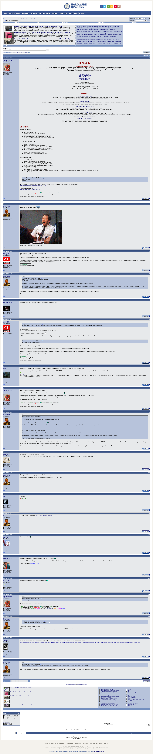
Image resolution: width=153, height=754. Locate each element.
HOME (5, 13)
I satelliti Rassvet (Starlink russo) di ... (109, 695)
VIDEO (100, 743)
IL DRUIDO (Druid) (85, 101)
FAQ (38, 22)
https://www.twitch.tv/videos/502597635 (46, 515)
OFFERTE (81, 13)
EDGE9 (48, 13)
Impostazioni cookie (99, 751)
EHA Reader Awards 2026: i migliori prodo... (110, 690)
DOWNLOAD (78, 743)
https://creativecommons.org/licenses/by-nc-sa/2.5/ (33, 185)
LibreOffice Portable (132, 692)
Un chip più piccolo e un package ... (108, 703)
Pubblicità (65, 751)
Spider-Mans (7, 60)
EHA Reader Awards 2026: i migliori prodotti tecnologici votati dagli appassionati (96, 28)
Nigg (4, 368)
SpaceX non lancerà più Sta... (107, 689)
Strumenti (146, 55)
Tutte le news (78, 45)
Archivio (137, 732)
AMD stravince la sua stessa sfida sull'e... (110, 696)
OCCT (129, 691)
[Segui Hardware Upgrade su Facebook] (101, 6)
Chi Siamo (51, 751)
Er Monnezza (7, 558)
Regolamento (65, 22)
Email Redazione (83, 751)
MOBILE (18, 13)
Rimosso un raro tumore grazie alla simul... (110, 692)
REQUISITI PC (85, 79)
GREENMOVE (55, 13)
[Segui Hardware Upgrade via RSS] (111, 6)
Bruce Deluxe (7, 581)
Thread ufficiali (32, 18)
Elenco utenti (101, 22)
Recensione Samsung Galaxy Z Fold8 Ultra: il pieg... (21, 704)
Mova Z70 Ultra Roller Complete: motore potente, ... (21, 687)
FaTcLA (5, 454)
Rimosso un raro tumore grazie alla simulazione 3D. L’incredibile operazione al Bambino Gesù (99, 31)
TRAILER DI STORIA (84, 78)
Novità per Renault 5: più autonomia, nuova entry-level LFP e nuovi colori (94, 38)
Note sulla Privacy (144, 732)
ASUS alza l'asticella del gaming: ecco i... (109, 693)
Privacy (60, 751)
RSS (89, 751)
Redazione (75, 751)
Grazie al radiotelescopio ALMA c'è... (108, 699)
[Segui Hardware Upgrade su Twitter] (104, 6)
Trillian (129, 702)
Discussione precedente (71, 684)
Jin (23, 374)
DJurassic (6, 206)
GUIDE (75, 13)
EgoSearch (134, 22)
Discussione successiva (82, 684)
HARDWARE (11, 13)
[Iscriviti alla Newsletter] (108, 6)
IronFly (5, 537)
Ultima (26, 52)
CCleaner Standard (132, 697)
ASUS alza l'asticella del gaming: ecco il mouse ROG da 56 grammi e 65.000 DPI (96, 33)
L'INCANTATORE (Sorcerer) (84, 118)
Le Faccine (5, 722)
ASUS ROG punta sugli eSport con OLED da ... (111, 702)
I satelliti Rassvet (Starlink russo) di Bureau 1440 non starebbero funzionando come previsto (99, 34)
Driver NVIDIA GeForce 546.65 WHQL (136, 699)
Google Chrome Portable (133, 703)
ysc (4, 496)
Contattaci (122, 732)
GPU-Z (129, 690)
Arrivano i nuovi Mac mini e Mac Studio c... (110, 705)
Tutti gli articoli (6, 45)
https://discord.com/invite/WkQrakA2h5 (30, 189)
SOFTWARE (42, 13)
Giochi (19, 18)
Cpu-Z (129, 698)
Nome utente (132, 18)
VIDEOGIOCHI (25, 13)
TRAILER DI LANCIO (84, 77)
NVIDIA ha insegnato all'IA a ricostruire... (109, 691)
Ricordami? (147, 18)
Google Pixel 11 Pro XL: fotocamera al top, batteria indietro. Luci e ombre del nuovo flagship (42, 39)
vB (7, 721)
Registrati (17, 22)
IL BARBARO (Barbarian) (85, 96)
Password (132, 20)
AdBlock (70, 751)
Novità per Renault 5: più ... (106, 697)
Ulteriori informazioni (103, 747)
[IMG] (8, 723)
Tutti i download (129, 708)
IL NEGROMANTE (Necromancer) (85, 106)
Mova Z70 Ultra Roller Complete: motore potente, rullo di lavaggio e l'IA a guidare (38, 26)
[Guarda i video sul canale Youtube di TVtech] (115, 6)
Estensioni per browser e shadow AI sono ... (110, 700)
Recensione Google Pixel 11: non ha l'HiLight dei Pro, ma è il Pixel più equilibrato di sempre (42, 32)
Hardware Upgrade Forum (10, 18)
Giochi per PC (24, 18)
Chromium (130, 689)
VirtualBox (130, 705)
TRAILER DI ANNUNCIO (84, 75)
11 (17, 52)
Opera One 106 (131, 695)
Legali (56, 751)
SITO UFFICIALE (84, 74)
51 (19, 52)
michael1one (7, 302)
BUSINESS (85, 743)
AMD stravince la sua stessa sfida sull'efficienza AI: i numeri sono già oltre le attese (96, 36)
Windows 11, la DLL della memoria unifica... (110, 704)
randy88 (6, 254)
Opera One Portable (132, 693)
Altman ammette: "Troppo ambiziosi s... (109, 698)
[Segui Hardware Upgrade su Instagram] (119, 6)
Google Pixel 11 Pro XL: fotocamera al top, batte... (20, 695)
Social (92, 751)
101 (21, 52)
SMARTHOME (63, 13)
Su (150, 732)
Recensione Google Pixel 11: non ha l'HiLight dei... (20, 691)
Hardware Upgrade (130, 732)
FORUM (71, 13)
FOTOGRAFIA (34, 13)
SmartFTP (130, 700)
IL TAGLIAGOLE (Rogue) (85, 112)
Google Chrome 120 (132, 704)
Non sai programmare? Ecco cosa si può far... (20, 699)
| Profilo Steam (48, 194)
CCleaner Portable (131, 696)
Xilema (5, 640)
